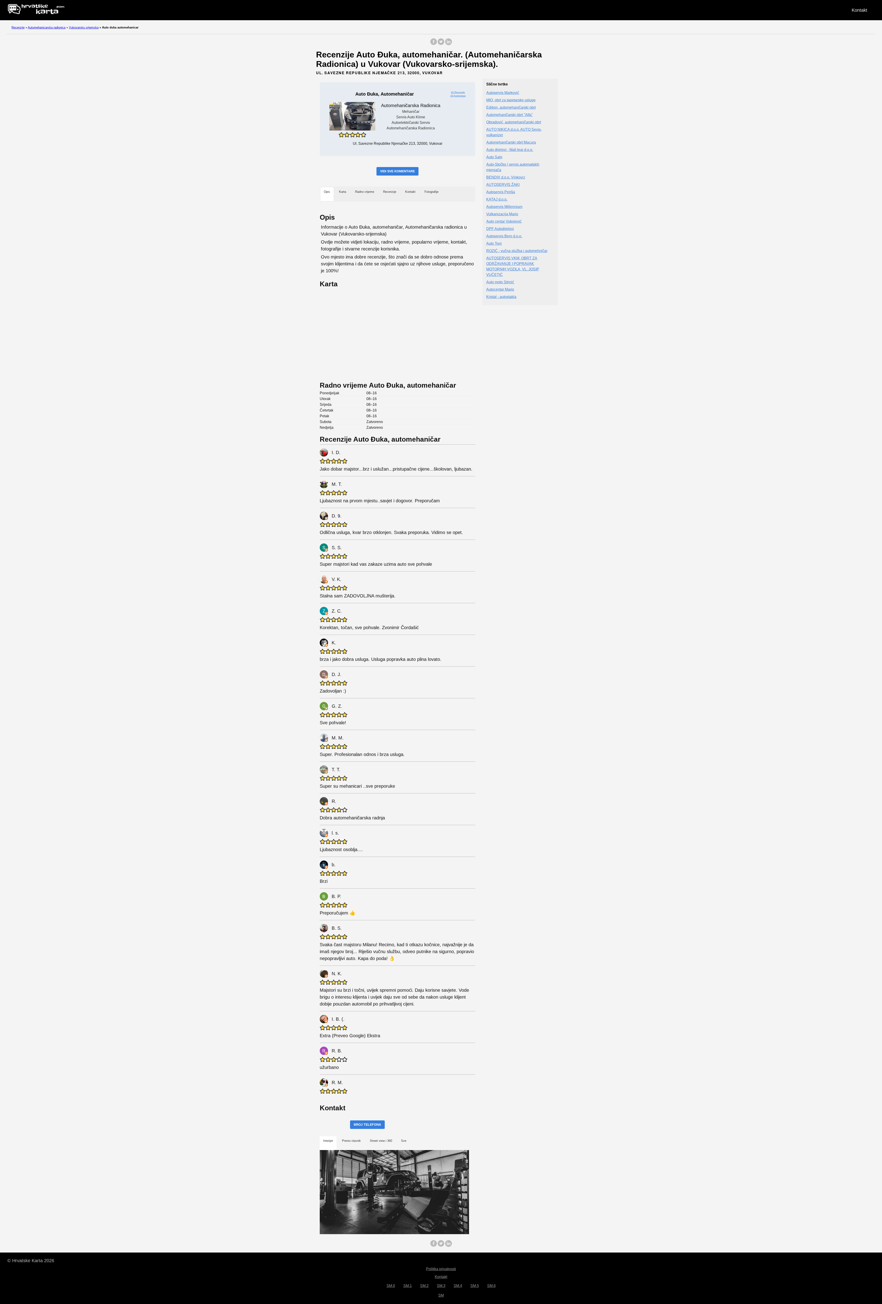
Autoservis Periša (500, 192)
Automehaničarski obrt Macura (511, 143)
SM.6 (491, 1286)
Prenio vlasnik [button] (351, 1140)
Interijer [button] (328, 1140)
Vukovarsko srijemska (84, 27)
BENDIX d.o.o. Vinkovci (505, 177)
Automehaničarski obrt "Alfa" (509, 115)
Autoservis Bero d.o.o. (504, 236)
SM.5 (474, 1286)
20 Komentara (458, 95)
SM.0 (391, 1286)
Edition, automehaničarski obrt (511, 108)
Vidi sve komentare (397, 171)
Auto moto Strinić (500, 282)
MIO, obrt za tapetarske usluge (511, 100)
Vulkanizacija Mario (502, 214)
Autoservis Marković (502, 93)
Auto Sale (494, 157)
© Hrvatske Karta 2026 (30, 1260)
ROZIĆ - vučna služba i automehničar (516, 251)
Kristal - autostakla (501, 297)
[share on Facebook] (433, 44)
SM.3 (441, 1286)
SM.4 (458, 1286)
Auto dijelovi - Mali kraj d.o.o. (509, 150)
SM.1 (407, 1286)
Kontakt (859, 10)
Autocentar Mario (500, 290)
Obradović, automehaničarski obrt (513, 122)
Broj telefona (367, 1124)
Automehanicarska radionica (46, 27)
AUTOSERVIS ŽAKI (503, 185)
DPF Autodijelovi (500, 229)
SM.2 (424, 1286)
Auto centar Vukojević (504, 222)
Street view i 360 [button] (381, 1140)
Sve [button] (403, 1140)
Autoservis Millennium (504, 207)
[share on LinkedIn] (448, 44)
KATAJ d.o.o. (496, 200)
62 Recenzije (458, 92)
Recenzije (18, 27)
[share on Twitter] (441, 44)
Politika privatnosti (441, 1269)
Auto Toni (494, 244)
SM (441, 1295)
